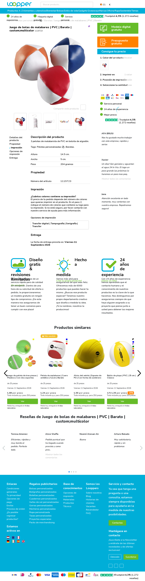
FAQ (88, 513)
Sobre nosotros (94, 492)
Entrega (13, 157)
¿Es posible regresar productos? (12, 516)
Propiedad (14, 144)
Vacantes (91, 506)
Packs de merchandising (42, 522)
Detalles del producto (15, 139)
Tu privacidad (14, 495)
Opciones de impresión (16, 153)
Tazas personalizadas (40, 515)
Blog (88, 496)
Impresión (16, 147)
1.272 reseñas (130, 16)
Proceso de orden (16, 508)
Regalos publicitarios (43, 484)
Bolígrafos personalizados (42, 492)
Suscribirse (131, 556)
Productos (68, 503)
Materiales (68, 499)
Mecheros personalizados (42, 508)
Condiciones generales (13, 490)
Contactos (117, 522)
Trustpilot (113, 16)
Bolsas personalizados (41, 488)
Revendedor (92, 509)
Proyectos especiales (40, 519)
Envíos (10, 505)
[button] (10, 71)
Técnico (67, 506)
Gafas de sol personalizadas (44, 502)
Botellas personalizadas (41, 495)
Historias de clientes (92, 501)
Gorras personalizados (41, 505)
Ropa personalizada (39, 512)
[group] (49, 71)
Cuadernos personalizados (43, 498)
